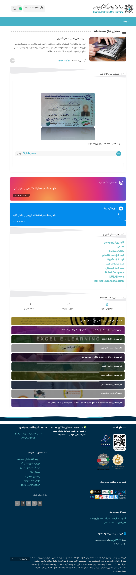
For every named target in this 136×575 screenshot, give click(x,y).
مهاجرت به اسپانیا (32, 481)
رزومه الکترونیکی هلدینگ (28, 459)
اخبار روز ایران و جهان (114, 242)
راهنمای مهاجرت (116, 251)
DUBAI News (116, 277)
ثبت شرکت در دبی (115, 264)
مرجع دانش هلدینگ (30, 464)
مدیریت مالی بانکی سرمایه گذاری (71, 39)
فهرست (126, 21)
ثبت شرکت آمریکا (115, 260)
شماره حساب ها (119, 519)
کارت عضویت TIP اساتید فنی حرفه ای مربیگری (100, 143)
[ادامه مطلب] (12, 60)
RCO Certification (30, 485)
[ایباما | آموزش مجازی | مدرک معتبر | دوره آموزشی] (119, 8)
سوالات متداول (103, 519)
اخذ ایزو (120, 247)
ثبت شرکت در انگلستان (113, 255)
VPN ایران (116, 540)
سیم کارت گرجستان (114, 268)
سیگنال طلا (35, 472)
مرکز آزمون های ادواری (29, 468)
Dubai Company (114, 273)
